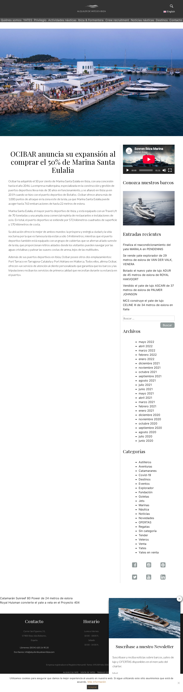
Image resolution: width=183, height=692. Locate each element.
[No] (178, 683)
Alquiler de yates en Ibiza (91, 11)
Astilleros (145, 462)
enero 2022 (146, 359)
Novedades (146, 518)
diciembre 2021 (149, 363)
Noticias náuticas (142, 20)
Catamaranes (148, 470)
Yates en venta (149, 552)
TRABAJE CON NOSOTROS (108, 672)
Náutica (144, 509)
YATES (27, 20)
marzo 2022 (147, 350)
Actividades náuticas (62, 20)
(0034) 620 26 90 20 (39, 647)
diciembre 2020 (149, 415)
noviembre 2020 (150, 419)
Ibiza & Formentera (90, 20)
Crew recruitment (117, 20)
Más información (97, 681)
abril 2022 (146, 346)
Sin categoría (148, 531)
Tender (143, 535)
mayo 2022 (146, 342)
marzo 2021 (147, 402)
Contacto (175, 20)
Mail (115, 673)
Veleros (144, 539)
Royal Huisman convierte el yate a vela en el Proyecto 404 (40, 602)
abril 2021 (145, 397)
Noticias (144, 513)
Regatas (144, 526)
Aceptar (92, 687)
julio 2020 (145, 436)
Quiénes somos (11, 20)
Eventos (144, 483)
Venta (142, 544)
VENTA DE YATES (88, 672)
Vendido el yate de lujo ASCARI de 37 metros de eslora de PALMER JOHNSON (148, 290)
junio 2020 (146, 440)
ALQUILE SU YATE (71, 672)
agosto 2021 (147, 380)
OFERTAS (145, 522)
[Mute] (164, 170)
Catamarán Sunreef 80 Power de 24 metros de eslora (36, 598)
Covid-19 (145, 475)
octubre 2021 (148, 372)
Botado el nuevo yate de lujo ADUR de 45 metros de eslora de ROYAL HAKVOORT (147, 275)
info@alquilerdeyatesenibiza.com (40, 652)
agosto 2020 (147, 432)
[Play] (127, 170)
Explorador (146, 488)
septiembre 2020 (150, 428)
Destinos (162, 20)
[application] (149, 159)
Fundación (145, 492)
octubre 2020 (148, 423)
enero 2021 (146, 410)
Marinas (144, 505)
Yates (142, 548)
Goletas (144, 496)
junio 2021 (146, 389)
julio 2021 (145, 385)
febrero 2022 (148, 354)
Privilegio (40, 20)
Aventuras (145, 466)
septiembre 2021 (150, 376)
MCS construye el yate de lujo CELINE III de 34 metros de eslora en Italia (148, 305)
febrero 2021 (147, 406)
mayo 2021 (146, 393)
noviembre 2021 (149, 367)
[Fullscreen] (170, 170)
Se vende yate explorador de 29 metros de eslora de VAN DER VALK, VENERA (147, 260)
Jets (141, 501)
